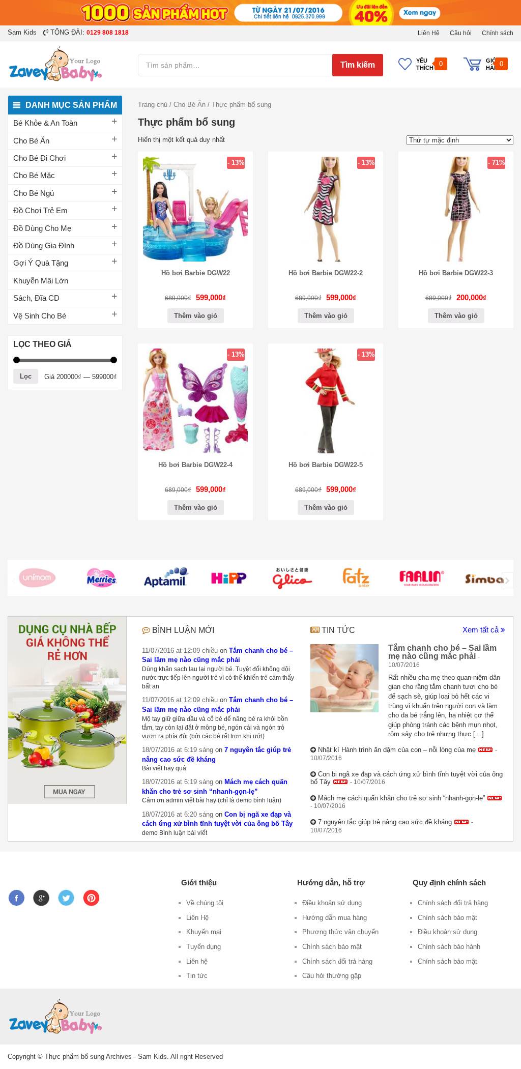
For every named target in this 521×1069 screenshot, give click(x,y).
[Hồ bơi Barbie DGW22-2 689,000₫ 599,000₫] (325, 259)
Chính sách (497, 33)
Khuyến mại (203, 932)
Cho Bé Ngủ (33, 193)
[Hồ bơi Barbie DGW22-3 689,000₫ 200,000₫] (455, 259)
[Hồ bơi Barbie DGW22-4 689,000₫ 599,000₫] (195, 451)
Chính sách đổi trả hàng (337, 961)
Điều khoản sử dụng (332, 903)
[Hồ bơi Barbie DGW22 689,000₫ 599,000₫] (195, 259)
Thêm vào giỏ (195, 316)
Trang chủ (152, 104)
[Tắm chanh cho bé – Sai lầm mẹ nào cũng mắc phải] (344, 678)
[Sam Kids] (65, 64)
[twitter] (68, 894)
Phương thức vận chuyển (340, 932)
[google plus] (44, 894)
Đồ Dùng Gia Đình (43, 245)
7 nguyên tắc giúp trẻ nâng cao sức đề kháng (385, 822)
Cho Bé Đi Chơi (39, 158)
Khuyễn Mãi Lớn (40, 280)
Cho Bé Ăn (31, 140)
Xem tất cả (481, 629)
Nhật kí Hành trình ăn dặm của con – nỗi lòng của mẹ (397, 750)
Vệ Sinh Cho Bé (39, 315)
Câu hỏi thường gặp (331, 975)
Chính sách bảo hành (449, 946)
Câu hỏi (461, 33)
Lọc (26, 376)
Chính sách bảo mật (332, 946)
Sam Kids (22, 32)
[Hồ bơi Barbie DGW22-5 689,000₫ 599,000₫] (325, 451)
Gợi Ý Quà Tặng (40, 262)
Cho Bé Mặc (34, 175)
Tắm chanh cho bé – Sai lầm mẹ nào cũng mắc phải (442, 652)
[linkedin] (93, 894)
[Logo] (37, 578)
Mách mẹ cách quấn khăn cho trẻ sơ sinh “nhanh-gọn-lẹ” (401, 798)
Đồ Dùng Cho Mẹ (42, 228)
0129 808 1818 (107, 32)
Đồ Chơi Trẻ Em (40, 210)
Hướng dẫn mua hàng (334, 917)
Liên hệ (197, 961)
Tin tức (338, 630)
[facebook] (19, 894)
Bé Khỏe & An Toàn (45, 123)
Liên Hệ (429, 33)
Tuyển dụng (203, 946)
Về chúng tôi (204, 903)
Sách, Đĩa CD (36, 298)
